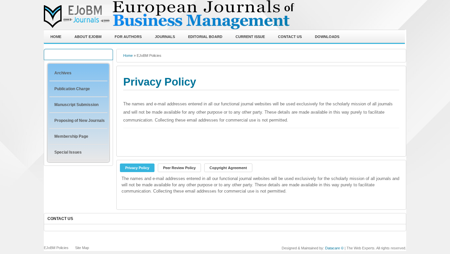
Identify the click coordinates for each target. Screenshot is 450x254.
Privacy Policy (159, 82)
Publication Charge (72, 89)
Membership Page (71, 136)
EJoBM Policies (56, 248)
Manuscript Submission (76, 104)
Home (128, 55)
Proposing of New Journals (79, 120)
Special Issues (68, 152)
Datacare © (334, 248)
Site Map (82, 248)
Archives (62, 73)
